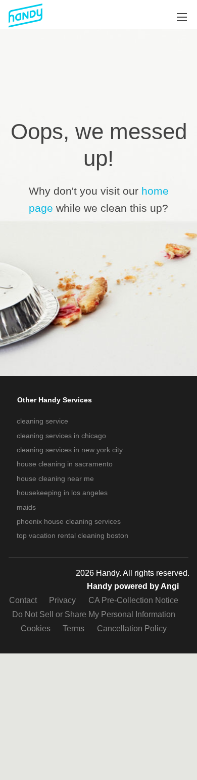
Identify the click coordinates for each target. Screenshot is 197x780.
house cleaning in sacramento (65, 464)
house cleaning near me (55, 478)
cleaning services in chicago (61, 436)
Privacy (62, 600)
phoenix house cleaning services (69, 521)
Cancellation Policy (132, 628)
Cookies (36, 628)
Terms (73, 628)
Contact (23, 600)
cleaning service (42, 421)
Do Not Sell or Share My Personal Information (93, 614)
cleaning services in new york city (70, 450)
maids (26, 507)
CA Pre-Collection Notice (133, 600)
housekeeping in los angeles (62, 493)
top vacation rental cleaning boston (72, 535)
